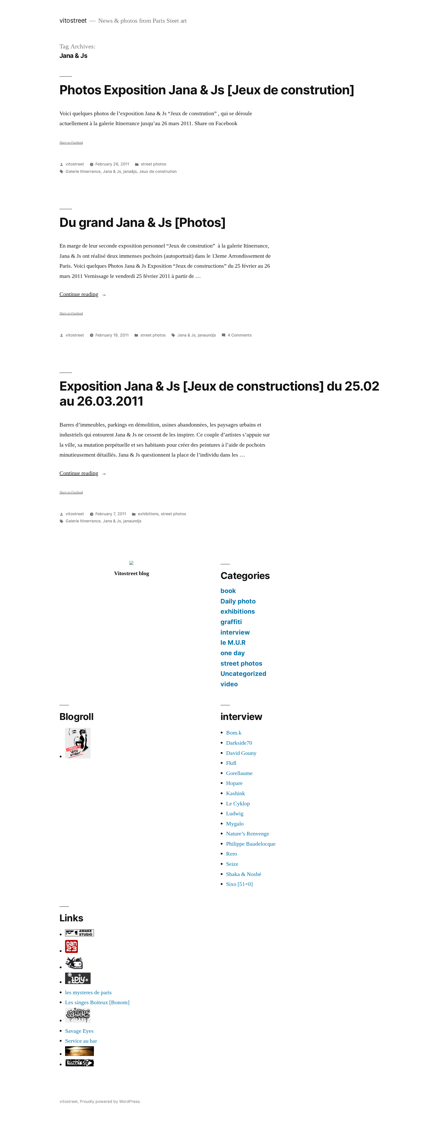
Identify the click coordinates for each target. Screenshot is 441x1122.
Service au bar (81, 1040)
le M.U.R (233, 642)
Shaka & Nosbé (243, 874)
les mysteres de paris (88, 992)
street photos (153, 164)
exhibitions (148, 513)
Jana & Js (112, 171)
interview (235, 632)
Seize (232, 864)
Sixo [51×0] (239, 884)
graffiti (231, 622)
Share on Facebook (71, 143)
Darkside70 (239, 742)
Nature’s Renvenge (247, 833)
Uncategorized (243, 673)
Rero (231, 853)
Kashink (235, 793)
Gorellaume (239, 773)
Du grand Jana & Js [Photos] (142, 222)
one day (232, 653)
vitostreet (73, 20)
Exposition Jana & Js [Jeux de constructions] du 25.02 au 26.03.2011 (219, 393)
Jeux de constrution (158, 171)
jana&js (130, 171)
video (229, 684)
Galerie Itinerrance (83, 171)
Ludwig (234, 813)
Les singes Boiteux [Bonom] (97, 1002)
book (228, 591)
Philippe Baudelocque (251, 843)
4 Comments (240, 335)
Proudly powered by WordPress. (110, 1101)
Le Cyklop (238, 803)
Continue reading (83, 294)
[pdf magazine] (78, 1020)
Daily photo (238, 601)
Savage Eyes (79, 1031)
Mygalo (235, 823)
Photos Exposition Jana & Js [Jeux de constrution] (207, 89)
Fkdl (231, 763)
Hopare (234, 783)
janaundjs (207, 335)
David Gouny (241, 753)
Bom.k (233, 732)
